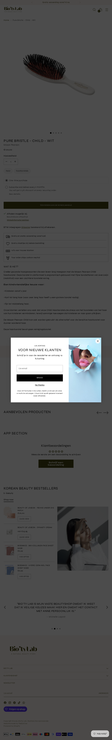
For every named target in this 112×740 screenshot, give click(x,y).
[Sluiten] (98, 341)
